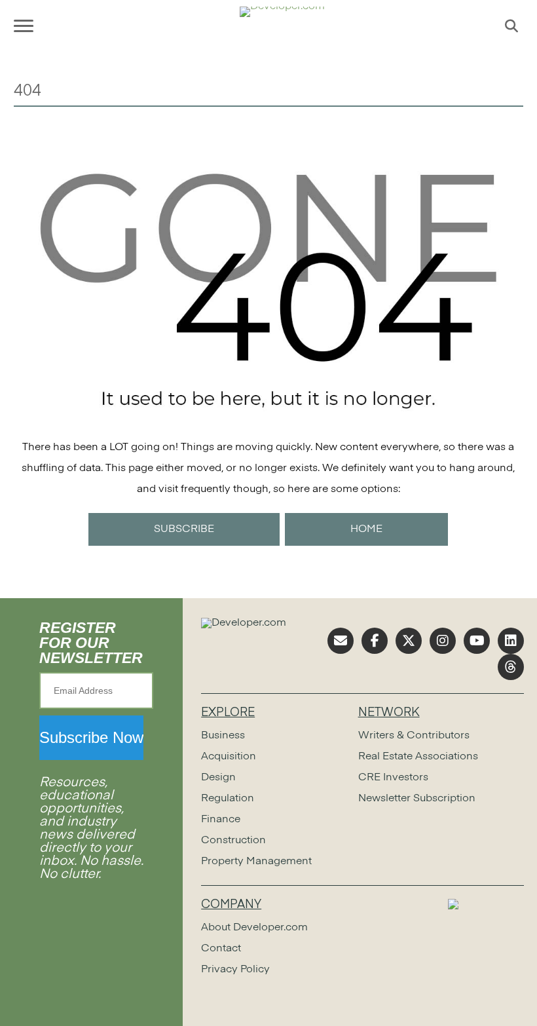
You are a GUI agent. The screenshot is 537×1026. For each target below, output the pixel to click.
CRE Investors (393, 777)
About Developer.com (254, 927)
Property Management (256, 861)
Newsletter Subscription (416, 798)
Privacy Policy (235, 969)
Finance (220, 819)
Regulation (227, 798)
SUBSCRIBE (184, 529)
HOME (366, 529)
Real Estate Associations (418, 756)
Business (223, 736)
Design (218, 777)
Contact (221, 948)
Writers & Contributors (414, 736)
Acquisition (228, 756)
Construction (233, 840)
